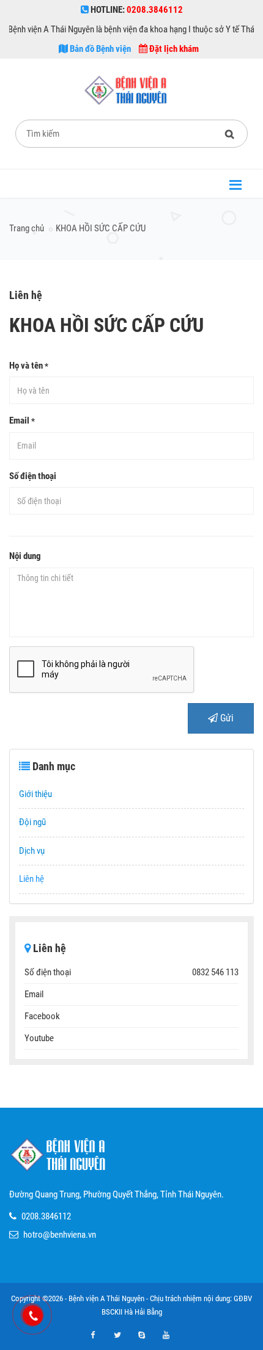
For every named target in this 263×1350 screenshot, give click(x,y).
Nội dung (25, 555)
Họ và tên (28, 365)
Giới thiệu (35, 794)
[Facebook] (93, 1335)
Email (22, 420)
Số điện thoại (32, 476)
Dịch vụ (32, 850)
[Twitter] (117, 1335)
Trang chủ (26, 228)
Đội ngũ (32, 822)
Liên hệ (31, 878)
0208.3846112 (46, 1216)
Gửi (226, 718)
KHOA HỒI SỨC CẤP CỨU (101, 228)
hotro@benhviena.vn (59, 1234)
